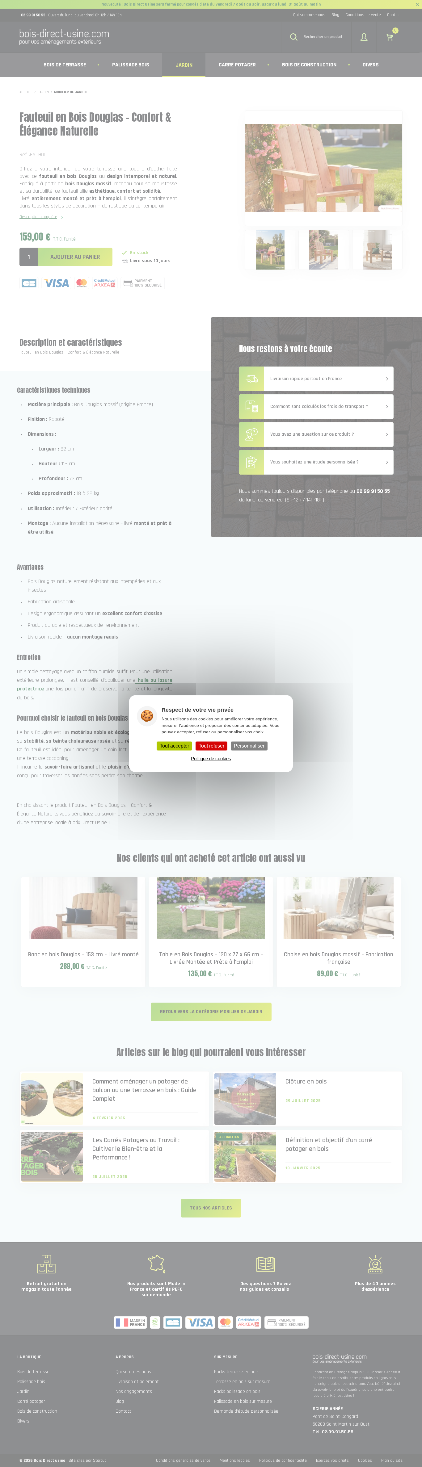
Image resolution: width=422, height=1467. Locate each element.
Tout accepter (174, 745)
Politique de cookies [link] (211, 758)
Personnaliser (249, 745)
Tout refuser (211, 745)
